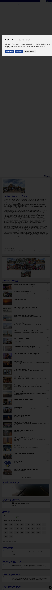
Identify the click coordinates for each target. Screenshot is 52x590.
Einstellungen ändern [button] (29, 51)
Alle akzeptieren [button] (9, 51)
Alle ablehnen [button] (19, 51)
